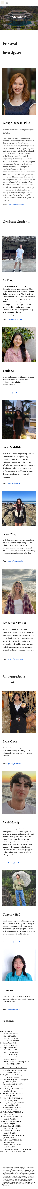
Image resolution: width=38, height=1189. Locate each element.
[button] (2, 3)
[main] (19, 18)
